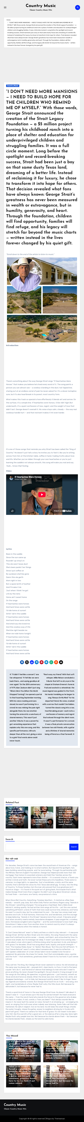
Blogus (49, 1119)
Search (9, 839)
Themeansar (59, 1119)
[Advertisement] (42, 66)
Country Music (41, 6)
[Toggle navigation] (5, 7)
